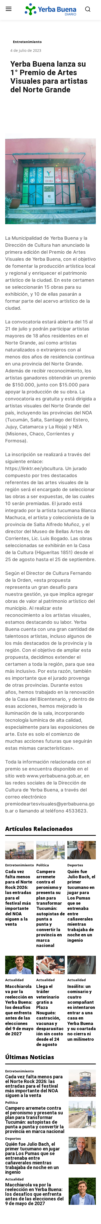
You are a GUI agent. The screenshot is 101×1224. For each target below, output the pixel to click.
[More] (76, 111)
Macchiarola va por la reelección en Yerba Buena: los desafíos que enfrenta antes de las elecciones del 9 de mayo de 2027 (19, 1010)
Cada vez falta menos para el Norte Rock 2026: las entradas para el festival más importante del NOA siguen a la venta (18, 898)
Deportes (75, 865)
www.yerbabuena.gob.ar (54, 776)
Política (42, 865)
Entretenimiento (27, 41)
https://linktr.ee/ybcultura (34, 468)
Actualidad (14, 980)
